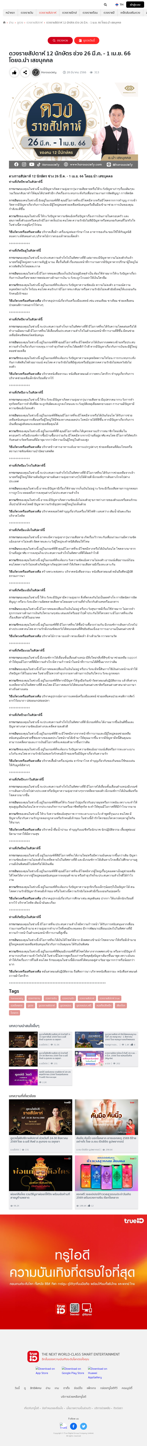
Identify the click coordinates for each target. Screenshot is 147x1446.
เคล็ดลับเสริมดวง (130, 13)
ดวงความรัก (68, 998)
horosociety (17, 998)
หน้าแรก (10, 13)
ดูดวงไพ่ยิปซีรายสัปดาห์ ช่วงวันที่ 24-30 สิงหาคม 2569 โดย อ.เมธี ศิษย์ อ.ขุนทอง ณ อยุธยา (39, 1139)
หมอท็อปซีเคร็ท (104, 1005)
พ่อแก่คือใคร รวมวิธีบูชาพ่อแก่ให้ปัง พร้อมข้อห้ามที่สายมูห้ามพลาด (40, 1195)
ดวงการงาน (34, 998)
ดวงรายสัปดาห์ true (110, 998)
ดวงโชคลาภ (16, 1005)
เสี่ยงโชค (121, 1005)
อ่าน (11, 23)
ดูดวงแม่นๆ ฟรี (84, 1005)
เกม (57, 1388)
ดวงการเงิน (51, 998)
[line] (63, 1426)
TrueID (10, 5)
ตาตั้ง (66, 1388)
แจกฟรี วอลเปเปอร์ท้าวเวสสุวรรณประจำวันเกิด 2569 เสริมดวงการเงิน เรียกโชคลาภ (103, 1195)
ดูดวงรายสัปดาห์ (47, 1005)
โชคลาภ (14, 1013)
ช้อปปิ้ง (78, 1388)
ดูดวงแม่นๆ (65, 1005)
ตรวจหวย (62, 40)
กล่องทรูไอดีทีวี (108, 1388)
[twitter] (83, 1426)
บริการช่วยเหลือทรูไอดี (73, 1397)
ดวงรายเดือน (90, 13)
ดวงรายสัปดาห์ (47, 13)
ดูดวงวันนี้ (89, 40)
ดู (25, 1388)
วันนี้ (17, 1388)
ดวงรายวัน (27, 13)
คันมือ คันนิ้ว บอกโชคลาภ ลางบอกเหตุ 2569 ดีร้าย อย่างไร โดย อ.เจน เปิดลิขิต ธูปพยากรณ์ (106, 1139)
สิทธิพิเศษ (35, 1388)
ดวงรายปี (109, 13)
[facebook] (73, 1426)
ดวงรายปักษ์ (69, 13)
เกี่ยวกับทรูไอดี (31, 1408)
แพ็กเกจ (91, 1388)
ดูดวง (20, 23)
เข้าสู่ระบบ (135, 5)
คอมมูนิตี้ (127, 1388)
